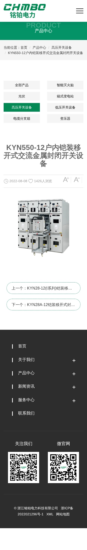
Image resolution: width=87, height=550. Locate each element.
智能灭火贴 (65, 85)
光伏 (21, 96)
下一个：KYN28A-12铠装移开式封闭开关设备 (43, 306)
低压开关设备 (65, 107)
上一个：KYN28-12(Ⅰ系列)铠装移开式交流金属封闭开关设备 (42, 290)
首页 (24, 47)
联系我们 (26, 413)
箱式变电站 (65, 96)
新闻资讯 (26, 386)
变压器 (65, 118)
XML (49, 514)
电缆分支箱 (21, 118)
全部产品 (22, 85)
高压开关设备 (61, 47)
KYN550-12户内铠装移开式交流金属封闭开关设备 (45, 53)
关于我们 (26, 359)
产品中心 (39, 47)
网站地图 (63, 514)
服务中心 (26, 400)
